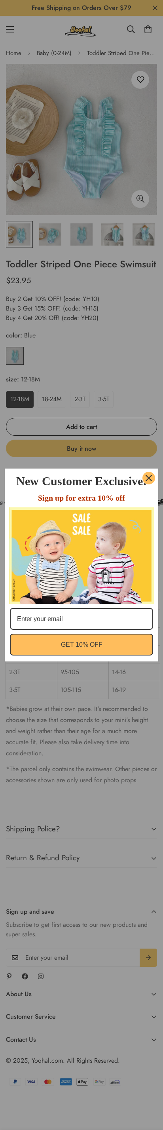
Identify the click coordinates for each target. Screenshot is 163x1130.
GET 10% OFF (81, 644)
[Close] (148, 478)
